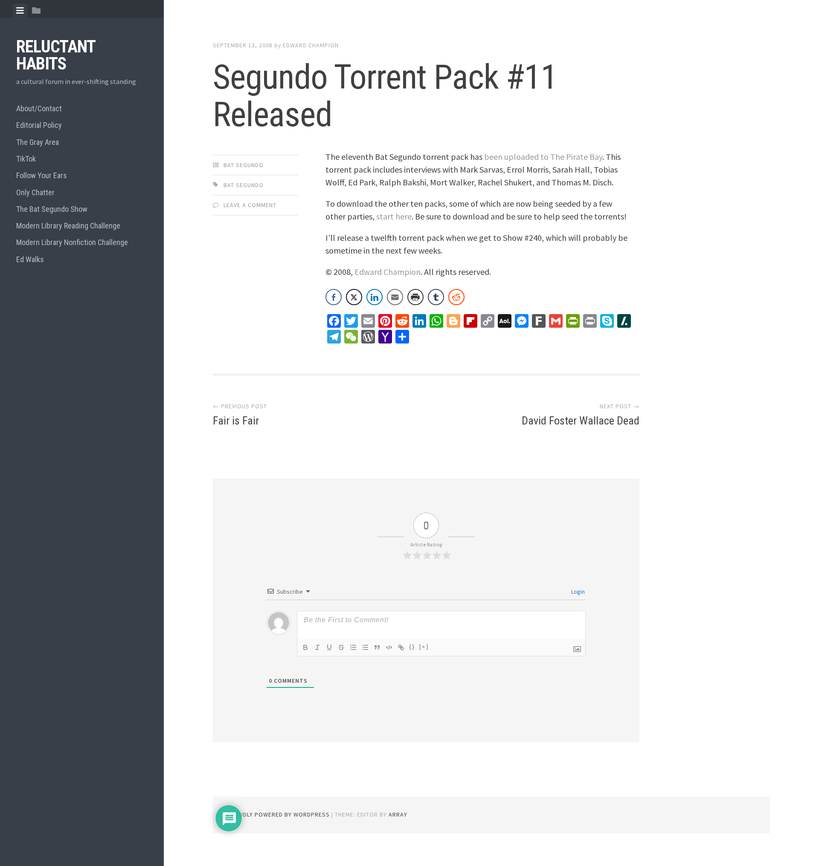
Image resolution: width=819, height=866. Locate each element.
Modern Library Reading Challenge (68, 225)
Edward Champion (311, 45)
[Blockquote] (377, 647)
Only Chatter (35, 192)
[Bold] (305, 647)
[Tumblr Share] (436, 297)
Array (398, 814)
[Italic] (317, 647)
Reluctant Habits (55, 55)
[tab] (20, 10)
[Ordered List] (353, 647)
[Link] (401, 647)
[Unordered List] (365, 647)
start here (394, 216)
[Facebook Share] (333, 297)
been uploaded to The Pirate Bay (543, 156)
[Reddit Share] (456, 297)
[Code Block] (389, 647)
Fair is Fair (236, 420)
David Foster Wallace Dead (580, 420)
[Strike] (341, 647)
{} (412, 647)
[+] (424, 647)
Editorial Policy (39, 125)
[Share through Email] (395, 297)
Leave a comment (250, 205)
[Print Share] (415, 297)
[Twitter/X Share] (354, 297)
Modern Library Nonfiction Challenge (72, 242)
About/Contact (39, 108)
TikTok (26, 158)
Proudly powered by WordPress (278, 814)
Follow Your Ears (41, 175)
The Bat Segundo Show (51, 209)
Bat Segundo (244, 165)
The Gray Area (37, 142)
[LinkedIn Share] (374, 297)
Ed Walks (30, 259)
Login (577, 591)
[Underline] (329, 647)
